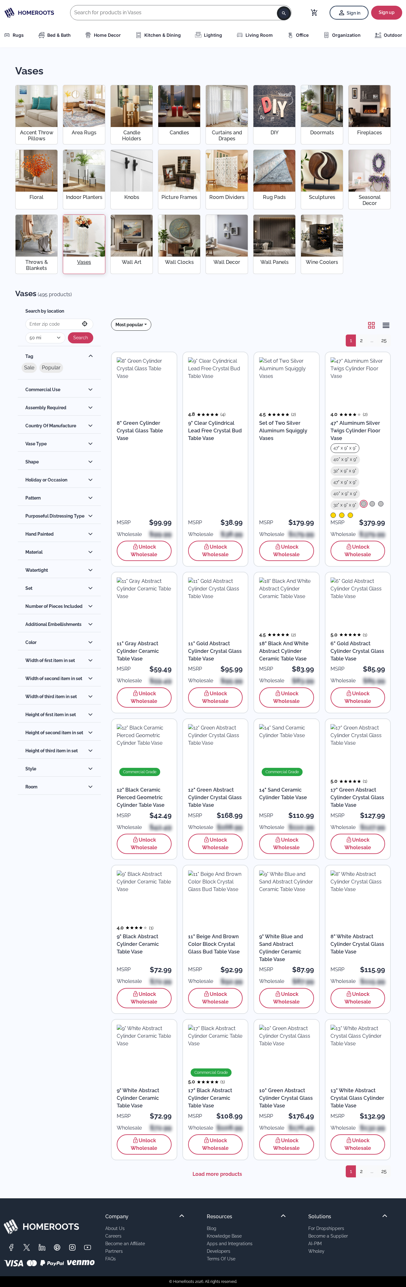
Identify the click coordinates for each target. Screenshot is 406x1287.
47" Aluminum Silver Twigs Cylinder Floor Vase (355, 430)
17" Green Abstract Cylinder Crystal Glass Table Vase (357, 797)
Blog (211, 1228)
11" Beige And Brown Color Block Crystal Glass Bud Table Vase (214, 944)
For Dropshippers (326, 1228)
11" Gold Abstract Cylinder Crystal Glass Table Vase (215, 651)
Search (80, 337)
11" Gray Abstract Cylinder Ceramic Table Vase (138, 651)
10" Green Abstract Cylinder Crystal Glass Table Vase (286, 1098)
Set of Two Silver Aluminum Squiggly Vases (283, 430)
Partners (114, 1251)
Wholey (316, 1251)
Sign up (387, 12)
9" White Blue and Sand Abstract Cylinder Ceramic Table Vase (281, 947)
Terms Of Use (221, 1258)
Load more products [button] (217, 1174)
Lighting (213, 35)
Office (302, 35)
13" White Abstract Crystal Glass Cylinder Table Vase (357, 1098)
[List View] (384, 325)
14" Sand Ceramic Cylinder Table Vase (283, 793)
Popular (51, 368)
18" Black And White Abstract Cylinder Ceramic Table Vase (284, 651)
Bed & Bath (59, 35)
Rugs (18, 35)
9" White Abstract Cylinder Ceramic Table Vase (138, 1098)
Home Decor (107, 35)
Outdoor (393, 35)
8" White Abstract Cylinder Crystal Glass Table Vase (357, 944)
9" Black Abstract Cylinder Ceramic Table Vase (138, 944)
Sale (29, 368)
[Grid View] (371, 325)
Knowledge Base (224, 1236)
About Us (115, 1228)
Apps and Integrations (229, 1243)
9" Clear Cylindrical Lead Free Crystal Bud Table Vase (215, 430)
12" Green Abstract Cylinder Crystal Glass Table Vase (215, 797)
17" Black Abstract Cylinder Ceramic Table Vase (210, 1098)
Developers (218, 1251)
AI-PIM (315, 1243)
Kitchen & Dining (162, 35)
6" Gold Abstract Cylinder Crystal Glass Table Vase (357, 651)
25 (384, 340)
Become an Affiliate (125, 1243)
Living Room (259, 35)
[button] (131, 325)
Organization (346, 35)
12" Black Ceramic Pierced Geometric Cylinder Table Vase (141, 797)
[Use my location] (84, 324)
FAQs (110, 1258)
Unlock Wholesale (144, 550)
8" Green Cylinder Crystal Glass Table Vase (140, 430)
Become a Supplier (328, 1236)
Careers (113, 1236)
